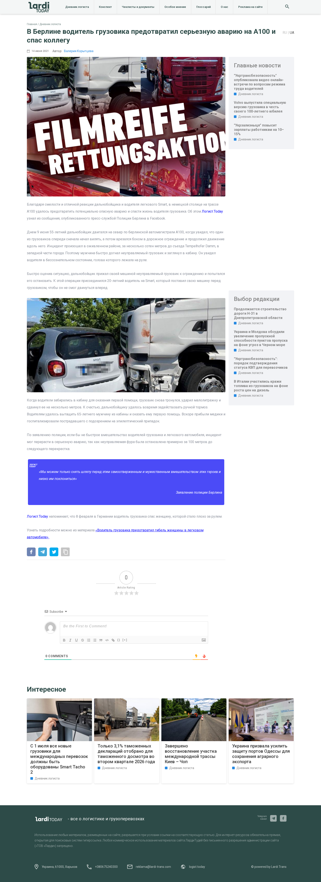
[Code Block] (107, 640)
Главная (32, 24)
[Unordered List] (95, 640)
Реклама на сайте (250, 7)
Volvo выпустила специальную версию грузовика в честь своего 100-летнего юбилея (260, 107)
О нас (224, 7)
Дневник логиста (77, 7)
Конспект (105, 7)
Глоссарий (203, 7)
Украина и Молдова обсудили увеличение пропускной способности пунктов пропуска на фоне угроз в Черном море (261, 338)
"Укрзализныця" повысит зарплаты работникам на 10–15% (259, 129)
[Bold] (64, 640)
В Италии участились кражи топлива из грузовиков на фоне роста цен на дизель (261, 385)
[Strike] (82, 640)
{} (118, 639)
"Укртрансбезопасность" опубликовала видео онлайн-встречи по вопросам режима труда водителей (259, 82)
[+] (125, 639)
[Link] (113, 640)
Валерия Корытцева (78, 51)
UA (292, 33)
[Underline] (76, 640)
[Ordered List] (89, 640)
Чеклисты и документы (138, 7)
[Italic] (70, 640)
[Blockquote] (101, 640)
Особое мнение (175, 7)
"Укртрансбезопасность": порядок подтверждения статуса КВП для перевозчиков (261, 363)
